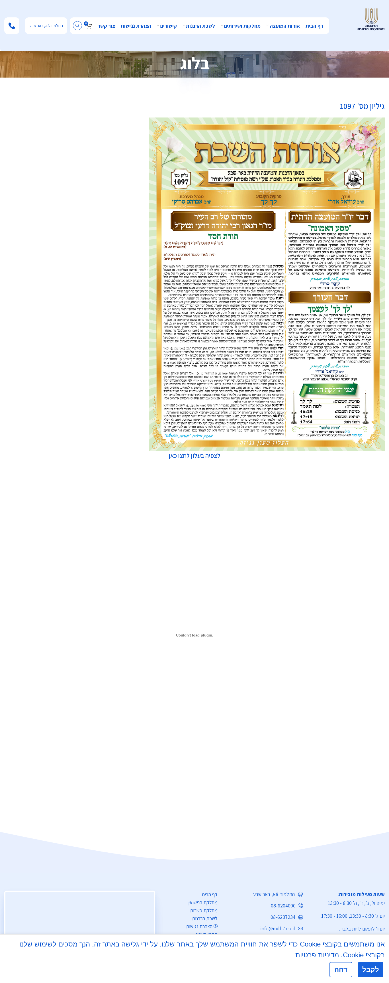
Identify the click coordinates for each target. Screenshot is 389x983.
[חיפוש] (77, 25)
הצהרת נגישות (199, 926)
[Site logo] (371, 18)
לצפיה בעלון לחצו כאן (194, 455)
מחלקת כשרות (204, 910)
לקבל (370, 969)
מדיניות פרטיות (317, 955)
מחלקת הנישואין (202, 902)
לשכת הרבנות (205, 918)
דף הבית (210, 894)
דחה (340, 969)
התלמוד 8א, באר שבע (46, 25)
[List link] (264, 894)
